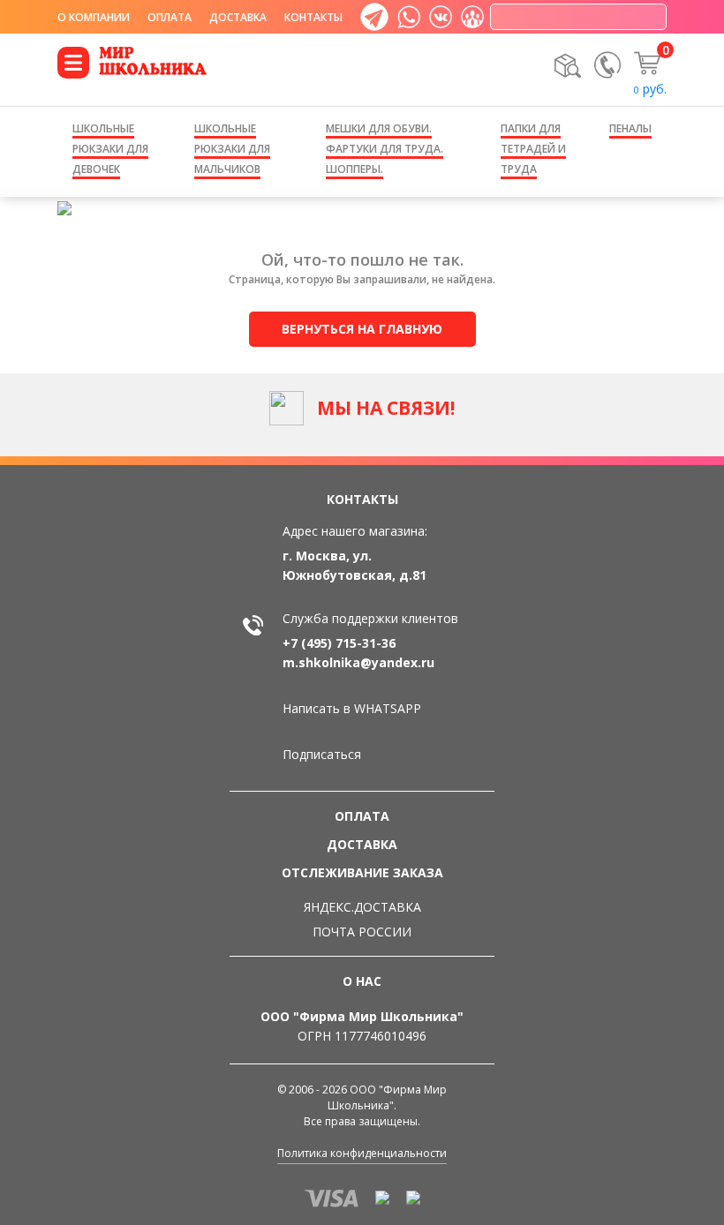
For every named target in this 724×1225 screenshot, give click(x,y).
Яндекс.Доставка (362, 906)
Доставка (238, 17)
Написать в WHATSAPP (352, 708)
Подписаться (322, 754)
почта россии (362, 931)
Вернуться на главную (362, 328)
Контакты (313, 17)
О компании (93, 17)
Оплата (169, 17)
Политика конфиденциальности (362, 1153)
